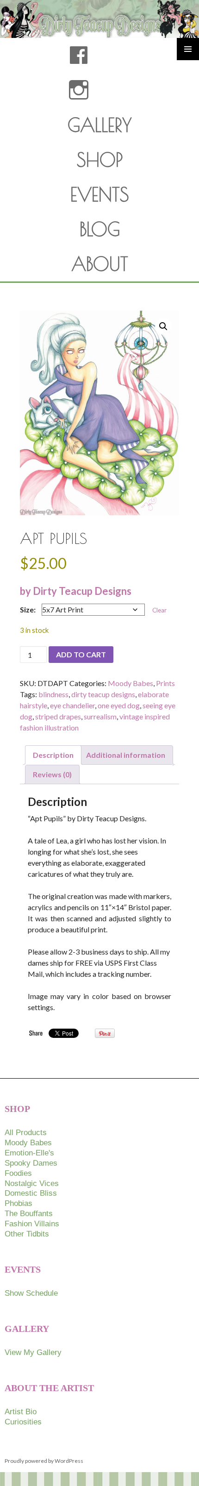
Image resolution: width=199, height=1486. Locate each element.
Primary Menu (188, 49)
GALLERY (100, 125)
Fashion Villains (32, 1223)
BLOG (100, 229)
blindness (53, 694)
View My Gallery (33, 1352)
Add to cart (81, 654)
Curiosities (23, 1421)
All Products (26, 1132)
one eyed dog (119, 705)
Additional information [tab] (125, 754)
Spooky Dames (31, 1163)
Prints (165, 683)
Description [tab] (53, 754)
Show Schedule (31, 1293)
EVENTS (99, 194)
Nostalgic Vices (32, 1183)
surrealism (100, 716)
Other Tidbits (27, 1234)
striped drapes (58, 716)
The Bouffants (29, 1213)
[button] (163, 326)
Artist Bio (21, 1411)
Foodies (18, 1173)
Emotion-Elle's (29, 1153)
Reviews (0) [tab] (52, 774)
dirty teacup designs (103, 694)
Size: (28, 609)
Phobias (18, 1203)
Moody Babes (130, 683)
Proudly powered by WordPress (44, 1460)
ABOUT (99, 264)
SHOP (100, 159)
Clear (159, 610)
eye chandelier (72, 705)
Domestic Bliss (31, 1193)
